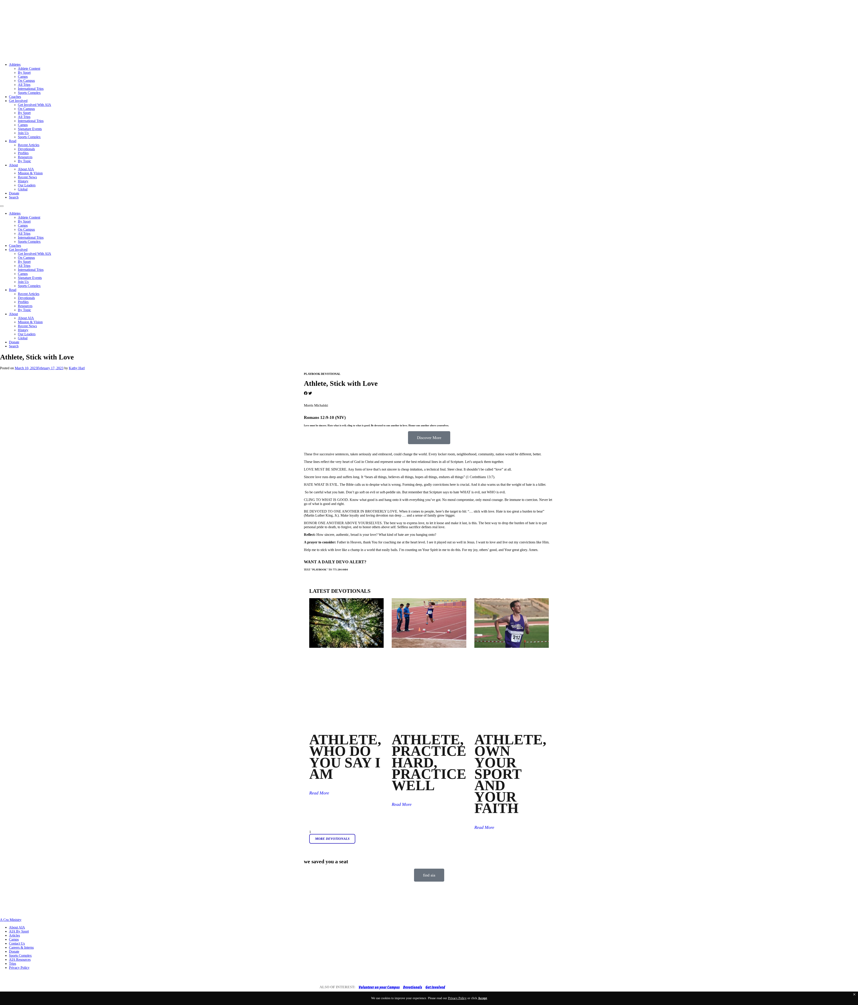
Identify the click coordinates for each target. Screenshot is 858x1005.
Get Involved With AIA (34, 105)
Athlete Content (29, 68)
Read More (319, 792)
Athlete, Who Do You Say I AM (345, 757)
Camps (23, 76)
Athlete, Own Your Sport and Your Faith (510, 774)
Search (14, 197)
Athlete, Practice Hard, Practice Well (429, 762)
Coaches (15, 97)
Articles (14, 935)
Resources (25, 157)
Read (12, 141)
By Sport (24, 72)
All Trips (24, 85)
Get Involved (18, 101)
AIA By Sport (19, 931)
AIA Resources (20, 959)
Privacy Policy (19, 967)
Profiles (23, 153)
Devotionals (26, 149)
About (13, 165)
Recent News (27, 177)
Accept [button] (482, 998)
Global (22, 189)
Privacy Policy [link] (457, 998)
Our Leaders (27, 185)
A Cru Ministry (10, 920)
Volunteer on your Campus (379, 987)
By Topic (24, 161)
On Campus (26, 80)
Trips (12, 963)
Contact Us (17, 943)
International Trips (31, 89)
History (23, 181)
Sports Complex (29, 93)
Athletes (15, 64)
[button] (854, 994)
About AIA (26, 169)
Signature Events (30, 129)
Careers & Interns (21, 947)
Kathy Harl (77, 368)
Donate (14, 193)
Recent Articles (28, 145)
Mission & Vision (30, 173)
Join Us (23, 133)
